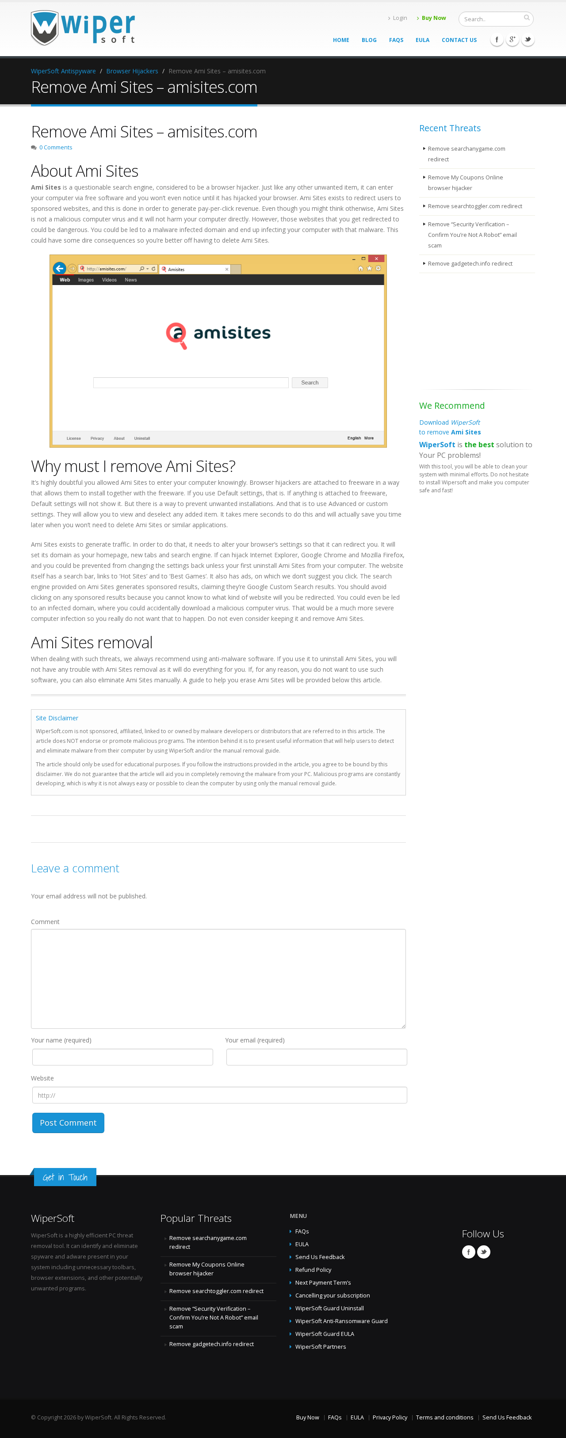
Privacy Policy (390, 1417)
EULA (422, 40)
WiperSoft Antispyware (63, 71)
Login (400, 18)
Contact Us (459, 40)
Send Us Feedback (319, 1257)
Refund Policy (313, 1270)
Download (450, 427)
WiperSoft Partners (320, 1347)
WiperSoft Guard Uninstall (329, 1308)
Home (341, 40)
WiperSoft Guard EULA (324, 1334)
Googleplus (512, 39)
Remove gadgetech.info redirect (470, 263)
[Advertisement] (463, 333)
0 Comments (56, 147)
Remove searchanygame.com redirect (466, 154)
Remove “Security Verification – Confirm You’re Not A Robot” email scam (472, 235)
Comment (45, 921)
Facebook (497, 39)
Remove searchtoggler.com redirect (475, 206)
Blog (369, 40)
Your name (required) (61, 1040)
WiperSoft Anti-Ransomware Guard (341, 1321)
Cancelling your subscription (332, 1295)
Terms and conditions (445, 1417)
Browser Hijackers (132, 71)
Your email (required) (255, 1040)
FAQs (396, 40)
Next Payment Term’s (323, 1282)
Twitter (528, 39)
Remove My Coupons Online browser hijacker (465, 183)
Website (42, 1078)
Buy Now (434, 18)
